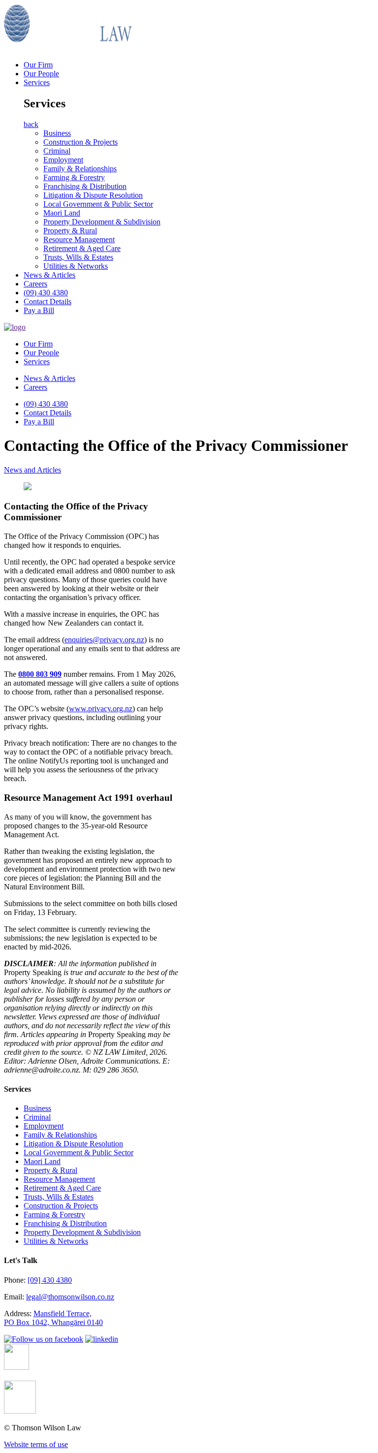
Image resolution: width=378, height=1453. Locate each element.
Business (57, 133)
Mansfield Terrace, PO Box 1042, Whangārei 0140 (53, 1318)
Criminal (56, 151)
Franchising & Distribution (84, 186)
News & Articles (49, 275)
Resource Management (79, 239)
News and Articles (32, 470)
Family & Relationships (80, 168)
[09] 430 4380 (50, 1280)
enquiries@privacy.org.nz (104, 639)
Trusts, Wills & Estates (78, 257)
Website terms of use (36, 1444)
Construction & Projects (80, 142)
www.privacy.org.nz (100, 708)
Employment (63, 160)
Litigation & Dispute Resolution (93, 195)
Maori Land (61, 213)
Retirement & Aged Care (82, 248)
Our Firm (38, 65)
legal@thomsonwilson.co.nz (70, 1297)
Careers (35, 284)
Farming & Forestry (74, 177)
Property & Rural (70, 230)
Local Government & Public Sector (98, 204)
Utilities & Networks (75, 266)
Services (37, 82)
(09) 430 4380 (46, 292)
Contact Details (47, 301)
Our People (41, 73)
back (31, 124)
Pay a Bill (39, 310)
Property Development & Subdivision (101, 222)
